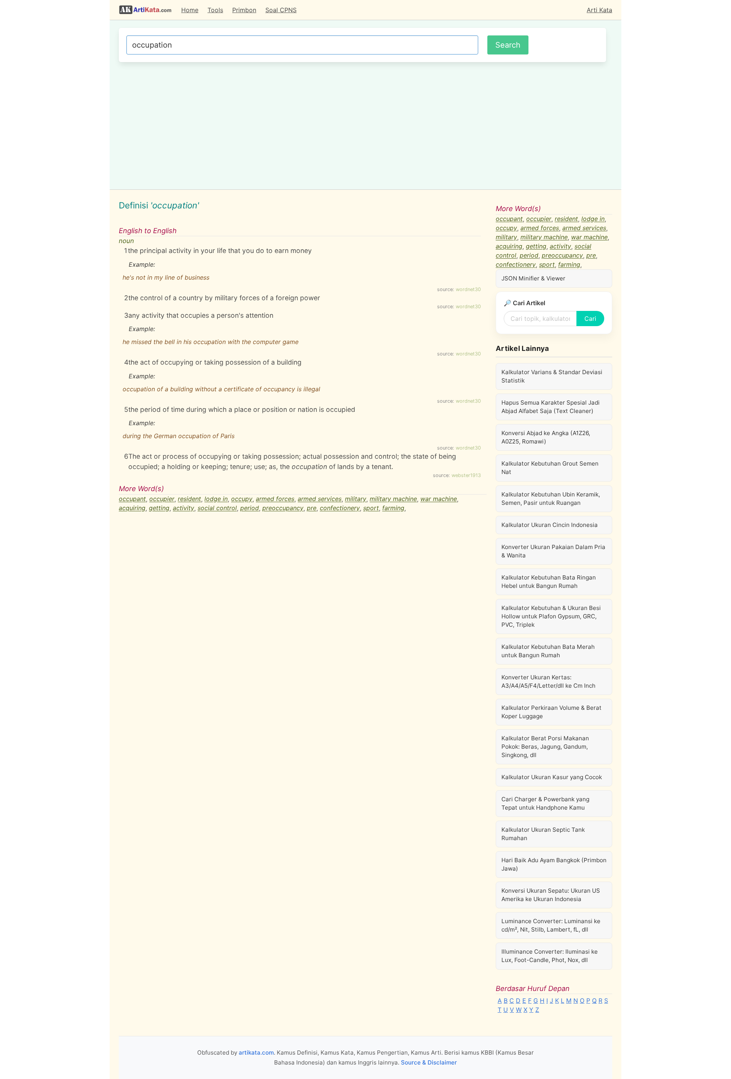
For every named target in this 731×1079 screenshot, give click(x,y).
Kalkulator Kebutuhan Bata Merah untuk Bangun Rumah (548, 651)
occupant (132, 499)
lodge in (216, 499)
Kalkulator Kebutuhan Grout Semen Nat (550, 467)
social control (217, 508)
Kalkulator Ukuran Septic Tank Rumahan (543, 834)
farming (393, 508)
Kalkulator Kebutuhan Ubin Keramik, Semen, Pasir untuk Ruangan (550, 498)
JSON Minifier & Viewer (533, 278)
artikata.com (256, 1052)
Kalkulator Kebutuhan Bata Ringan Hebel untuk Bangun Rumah (548, 581)
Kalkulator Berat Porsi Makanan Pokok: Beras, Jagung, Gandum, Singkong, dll (545, 747)
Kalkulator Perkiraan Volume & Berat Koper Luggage (551, 712)
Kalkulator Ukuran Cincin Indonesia (549, 524)
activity (183, 508)
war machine (438, 499)
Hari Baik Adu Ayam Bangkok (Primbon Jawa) (554, 864)
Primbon (244, 10)
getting (159, 508)
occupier (161, 499)
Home (189, 10)
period (249, 508)
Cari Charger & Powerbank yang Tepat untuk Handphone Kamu (545, 803)
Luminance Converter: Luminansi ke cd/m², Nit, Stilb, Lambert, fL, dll (550, 925)
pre (311, 508)
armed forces (275, 499)
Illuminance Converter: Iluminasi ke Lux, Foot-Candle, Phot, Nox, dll (549, 956)
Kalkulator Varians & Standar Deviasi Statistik (551, 376)
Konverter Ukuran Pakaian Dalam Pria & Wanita (553, 551)
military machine (393, 499)
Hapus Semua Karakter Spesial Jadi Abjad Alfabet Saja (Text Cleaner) (550, 407)
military (355, 499)
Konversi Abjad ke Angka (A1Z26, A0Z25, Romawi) (545, 437)
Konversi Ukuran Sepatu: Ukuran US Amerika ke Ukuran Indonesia (550, 895)
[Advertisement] (362, 124)
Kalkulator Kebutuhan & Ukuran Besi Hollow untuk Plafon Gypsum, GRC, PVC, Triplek (551, 616)
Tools (215, 10)
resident (189, 499)
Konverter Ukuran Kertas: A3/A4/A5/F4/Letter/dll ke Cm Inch (548, 681)
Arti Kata (599, 10)
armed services (320, 499)
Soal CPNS (281, 10)
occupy (241, 499)
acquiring (132, 508)
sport (371, 508)
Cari (590, 318)
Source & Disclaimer (429, 1062)
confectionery (340, 508)
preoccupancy (282, 508)
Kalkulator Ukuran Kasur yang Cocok (551, 777)
